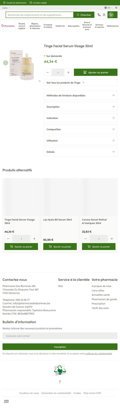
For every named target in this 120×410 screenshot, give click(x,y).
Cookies (77, 392)
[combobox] (40, 15)
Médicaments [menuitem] (113, 26)
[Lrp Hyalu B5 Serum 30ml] (60, 197)
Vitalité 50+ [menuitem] (61, 26)
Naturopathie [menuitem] (74, 26)
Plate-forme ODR (92, 392)
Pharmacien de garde (104, 299)
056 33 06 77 (23, 299)
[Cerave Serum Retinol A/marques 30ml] (98, 197)
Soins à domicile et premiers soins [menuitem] (87, 26)
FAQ (60, 286)
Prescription (98, 303)
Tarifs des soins (100, 308)
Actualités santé (101, 294)
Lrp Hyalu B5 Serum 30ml (57, 219)
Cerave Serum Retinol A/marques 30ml (94, 221)
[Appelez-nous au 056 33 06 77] (99, 14)
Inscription (60, 346)
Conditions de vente (29, 392)
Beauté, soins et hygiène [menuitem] (23, 25)
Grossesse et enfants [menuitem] (49, 25)
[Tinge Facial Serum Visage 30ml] (21, 197)
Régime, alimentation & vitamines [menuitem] (36, 25)
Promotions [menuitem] (9, 25)
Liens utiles (98, 290)
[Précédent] (5, 62)
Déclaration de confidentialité (56, 392)
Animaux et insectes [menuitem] (100, 25)
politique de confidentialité (98, 353)
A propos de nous (101, 286)
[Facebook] (60, 382)
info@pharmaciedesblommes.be (31, 303)
